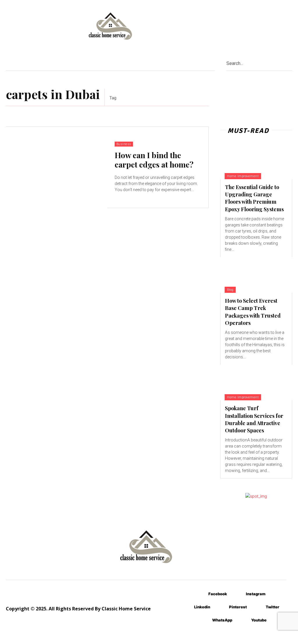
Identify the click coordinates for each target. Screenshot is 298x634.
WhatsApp (222, 620)
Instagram (255, 593)
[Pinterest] (220, 607)
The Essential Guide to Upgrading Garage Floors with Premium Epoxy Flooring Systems (254, 198)
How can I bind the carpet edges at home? (154, 160)
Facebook (217, 593)
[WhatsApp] (203, 620)
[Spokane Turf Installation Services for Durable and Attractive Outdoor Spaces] (256, 382)
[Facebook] (200, 594)
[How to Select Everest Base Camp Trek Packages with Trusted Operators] (256, 275)
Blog (230, 290)
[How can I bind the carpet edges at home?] (56, 167)
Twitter (272, 607)
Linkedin (202, 607)
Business (123, 144)
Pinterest (238, 607)
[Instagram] (237, 594)
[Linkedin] (185, 607)
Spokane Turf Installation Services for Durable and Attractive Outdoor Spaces (254, 419)
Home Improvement (243, 176)
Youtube (259, 620)
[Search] (290, 63)
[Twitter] (257, 607)
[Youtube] (242, 620)
